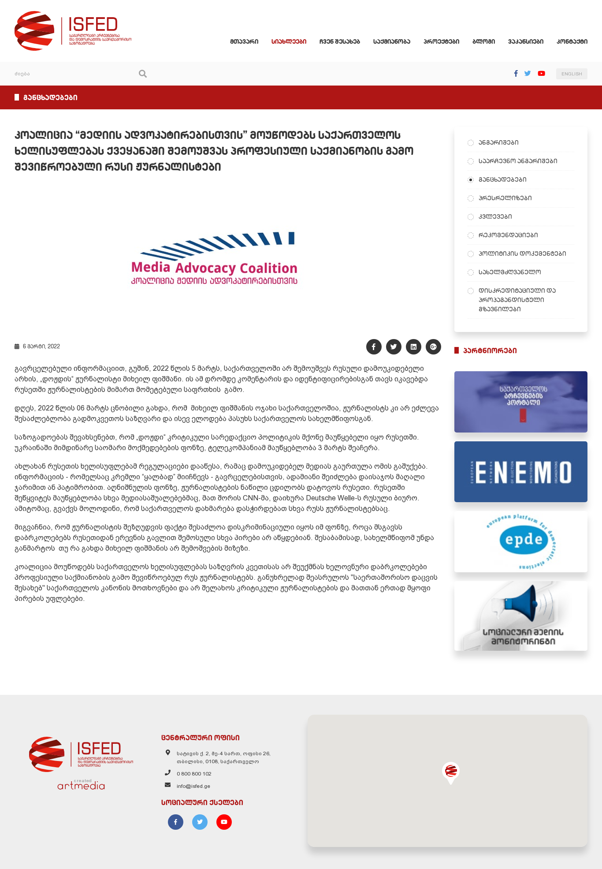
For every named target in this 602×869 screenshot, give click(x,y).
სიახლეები (288, 41)
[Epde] (521, 541)
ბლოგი (483, 41)
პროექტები (441, 41)
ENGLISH (571, 73)
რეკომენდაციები (508, 235)
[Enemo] (521, 472)
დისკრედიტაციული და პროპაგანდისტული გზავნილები (517, 300)
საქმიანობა (391, 41)
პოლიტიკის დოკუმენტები (522, 253)
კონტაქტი (572, 41)
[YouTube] (541, 73)
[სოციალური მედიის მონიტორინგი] (521, 616)
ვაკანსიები (525, 41)
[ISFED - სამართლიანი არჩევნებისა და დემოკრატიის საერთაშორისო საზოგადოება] (73, 15)
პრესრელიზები (505, 198)
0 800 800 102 (194, 774)
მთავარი (244, 41)
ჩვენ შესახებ (340, 41)
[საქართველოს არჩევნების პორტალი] (521, 402)
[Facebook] (516, 73)
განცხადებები (503, 179)
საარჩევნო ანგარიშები (518, 161)
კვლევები (495, 216)
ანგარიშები (499, 142)
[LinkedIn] (413, 346)
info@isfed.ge (193, 786)
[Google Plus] (433, 346)
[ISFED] (81, 752)
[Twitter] (527, 73)
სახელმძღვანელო (510, 272)
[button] (451, 773)
